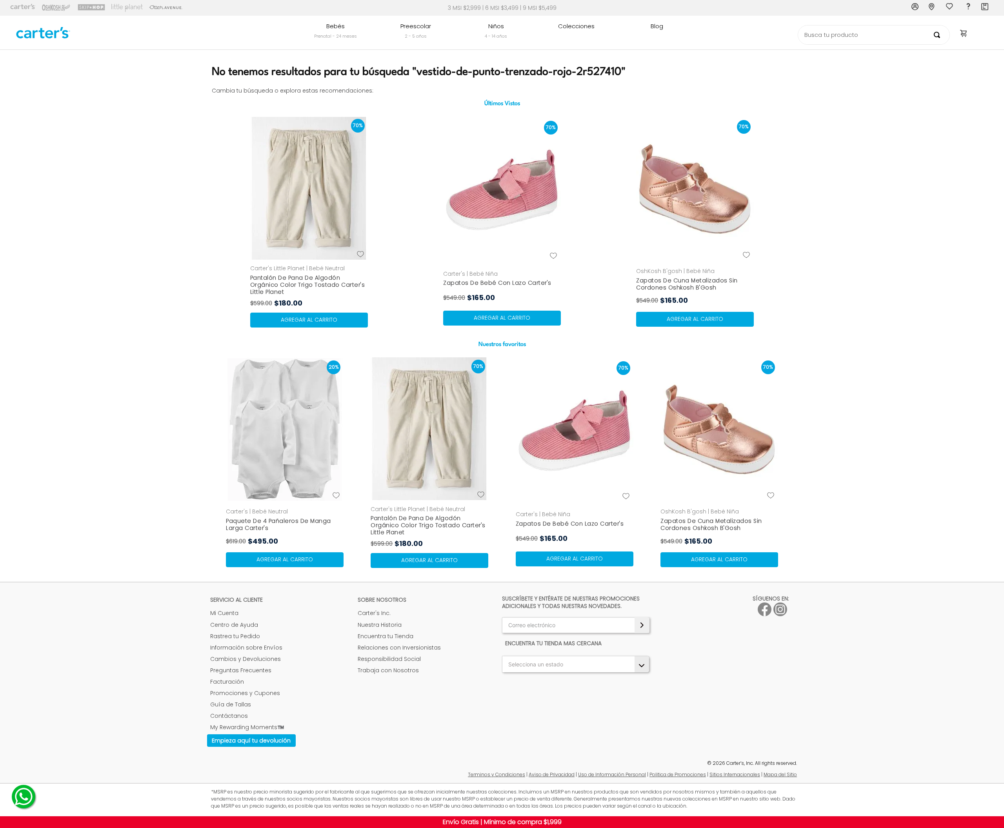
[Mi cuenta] (915, 8)
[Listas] (950, 8)
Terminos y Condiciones (496, 774)
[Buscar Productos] (938, 34)
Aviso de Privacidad (552, 774)
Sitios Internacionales (734, 774)
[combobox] (874, 35)
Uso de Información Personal (612, 774)
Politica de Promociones (677, 774)
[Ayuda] (967, 8)
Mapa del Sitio (780, 774)
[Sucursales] (932, 8)
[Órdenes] (985, 8)
